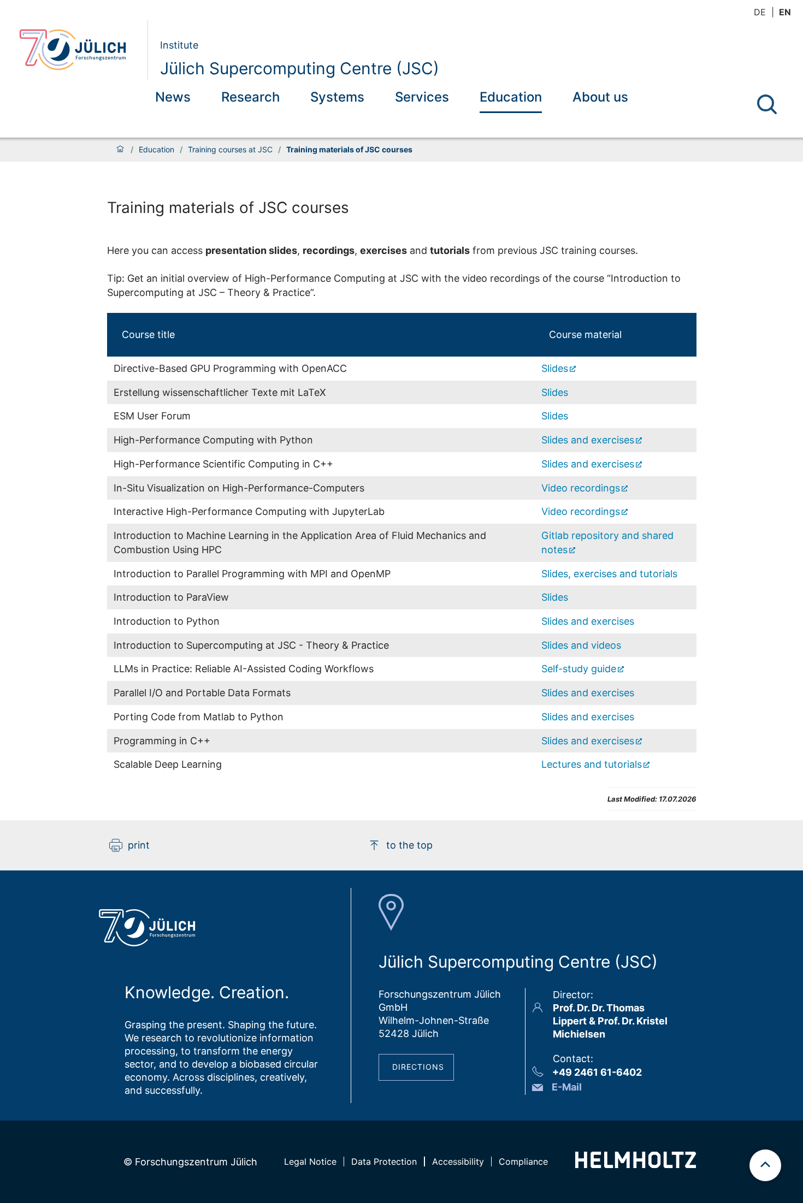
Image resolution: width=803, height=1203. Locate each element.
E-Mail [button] (567, 1087)
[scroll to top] (765, 1165)
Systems (337, 97)
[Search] (767, 104)
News (173, 97)
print (139, 845)
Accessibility (458, 1161)
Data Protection (384, 1161)
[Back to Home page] (79, 50)
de (760, 12)
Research (250, 97)
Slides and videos (581, 645)
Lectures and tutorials (591, 764)
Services (422, 97)
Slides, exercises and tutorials (609, 573)
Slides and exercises (587, 440)
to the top (409, 845)
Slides (554, 368)
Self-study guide (578, 668)
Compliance (523, 1161)
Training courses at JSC (230, 149)
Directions (418, 1066)
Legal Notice (310, 1161)
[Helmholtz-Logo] (635, 1164)
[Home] (120, 149)
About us (600, 97)
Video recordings (580, 488)
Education (511, 97)
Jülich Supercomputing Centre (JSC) (299, 68)
